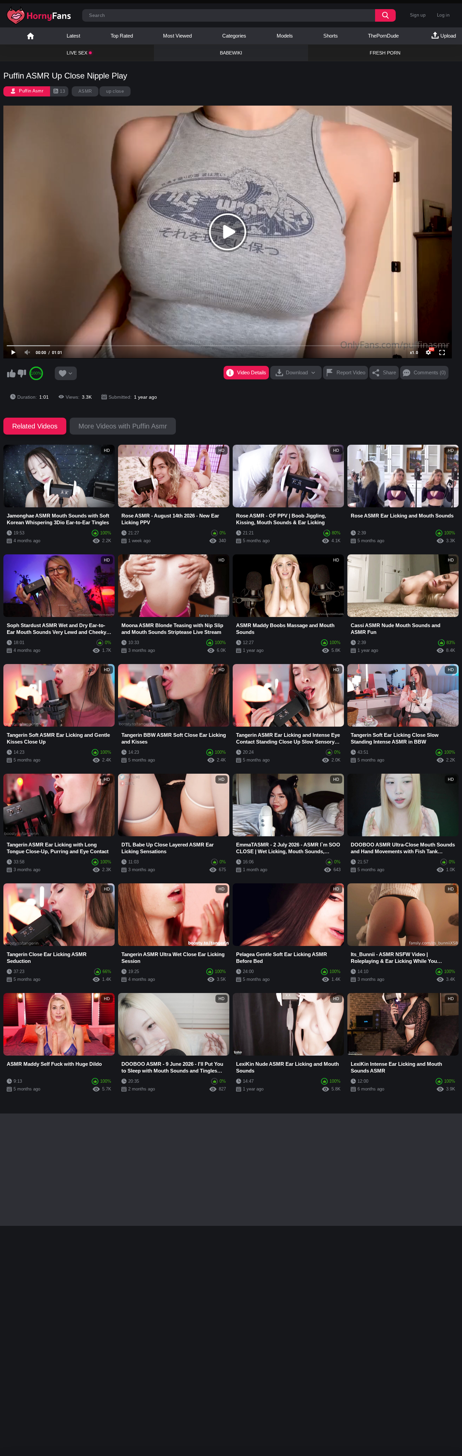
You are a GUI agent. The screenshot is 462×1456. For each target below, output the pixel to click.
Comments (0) (430, 372)
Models (285, 36)
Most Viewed (177, 36)
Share (389, 372)
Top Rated (122, 36)
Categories (234, 36)
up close (115, 91)
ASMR (85, 91)
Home (30, 35)
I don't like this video (21, 373)
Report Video (351, 372)
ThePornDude (383, 36)
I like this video (11, 373)
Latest (73, 36)
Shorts (330, 36)
